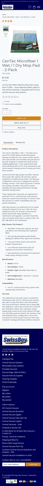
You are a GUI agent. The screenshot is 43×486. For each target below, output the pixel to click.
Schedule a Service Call (11, 427)
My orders (6, 393)
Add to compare (9, 132)
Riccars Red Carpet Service (13, 443)
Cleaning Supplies (9, 379)
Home (4, 14)
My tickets (6, 396)
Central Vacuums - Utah (12, 424)
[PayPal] (24, 482)
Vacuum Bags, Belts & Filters (14, 372)
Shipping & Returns (10, 440)
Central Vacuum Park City (12, 446)
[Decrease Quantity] (4, 112)
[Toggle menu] (38, 7)
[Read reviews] (9, 97)
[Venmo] (34, 482)
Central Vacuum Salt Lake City (14, 418)
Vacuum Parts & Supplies (12, 375)
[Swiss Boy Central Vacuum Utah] (7, 7)
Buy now (21, 127)
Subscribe (33, 464)
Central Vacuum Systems (12, 362)
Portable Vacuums (9, 369)
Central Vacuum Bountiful (13, 411)
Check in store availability (13, 104)
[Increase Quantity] (8, 112)
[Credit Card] (20, 482)
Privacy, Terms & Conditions (13, 436)
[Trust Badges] (11, 482)
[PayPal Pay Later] (31, 482)
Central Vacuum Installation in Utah (17, 455)
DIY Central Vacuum (10, 408)
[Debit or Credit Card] (27, 482)
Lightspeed (6, 477)
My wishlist (6, 400)
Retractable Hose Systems (13, 366)
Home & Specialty (9, 382)
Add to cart (21, 118)
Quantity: (5, 109)
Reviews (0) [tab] (20, 142)
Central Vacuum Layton (12, 421)
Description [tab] (8, 142)
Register (5, 390)
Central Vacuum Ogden (11, 414)
